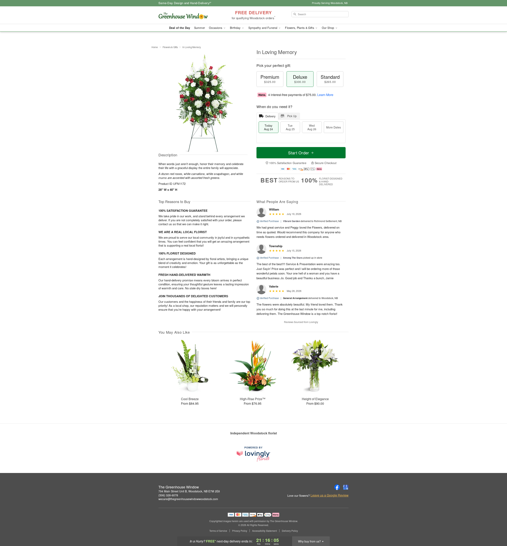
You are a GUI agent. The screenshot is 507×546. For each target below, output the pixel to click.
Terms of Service (218, 531)
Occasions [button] (216, 28)
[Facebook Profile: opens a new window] (337, 487)
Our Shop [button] (328, 28)
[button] (496, 529)
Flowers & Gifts (170, 47)
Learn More (325, 94)
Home (155, 47)
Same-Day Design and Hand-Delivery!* (185, 3)
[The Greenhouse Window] (186, 15)
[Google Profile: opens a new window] (346, 487)
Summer (199, 28)
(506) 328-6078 (168, 495)
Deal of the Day (179, 28)
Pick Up (292, 116)
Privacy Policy (239, 531)
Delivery (270, 116)
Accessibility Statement (264, 531)
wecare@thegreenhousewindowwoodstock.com (188, 499)
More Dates (333, 127)
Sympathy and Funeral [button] (263, 28)
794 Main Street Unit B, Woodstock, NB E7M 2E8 (189, 491)
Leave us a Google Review (330, 495)
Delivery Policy (290, 531)
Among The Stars (293, 257)
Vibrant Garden (291, 221)
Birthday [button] (235, 28)
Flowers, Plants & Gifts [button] (300, 28)
